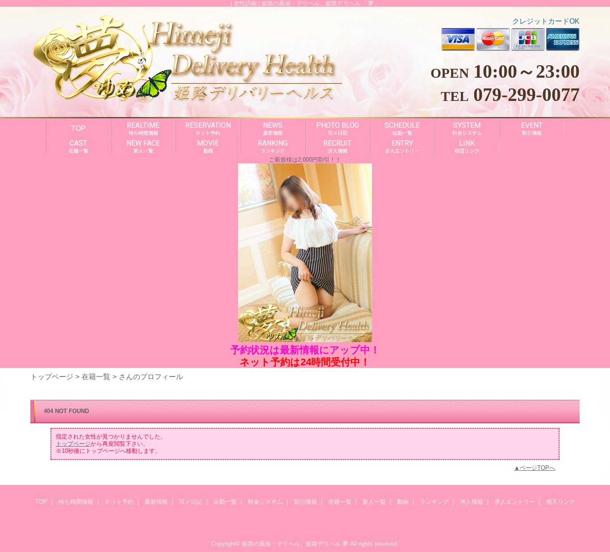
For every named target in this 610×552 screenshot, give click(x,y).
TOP (78, 128)
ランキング (434, 501)
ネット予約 (119, 501)
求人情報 (471, 501)
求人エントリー (514, 501)
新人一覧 (374, 501)
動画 (403, 501)
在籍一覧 (96, 376)
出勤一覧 (225, 501)
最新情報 (156, 501)
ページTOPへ (537, 467)
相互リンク (560, 501)
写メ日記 (190, 501)
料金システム (265, 501)
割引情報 (305, 501)
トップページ (51, 376)
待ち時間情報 (75, 501)
